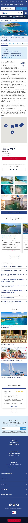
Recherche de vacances (14, 520)
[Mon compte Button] (21, 13)
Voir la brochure (13, 444)
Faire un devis (14, 158)
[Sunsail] (4, 13)
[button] (14, 266)
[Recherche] (18, 13)
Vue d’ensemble (4, 43)
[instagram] (14, 505)
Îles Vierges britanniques (13, 20)
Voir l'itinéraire (11, 250)
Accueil (2, 20)
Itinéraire (19, 43)
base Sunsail (5, 110)
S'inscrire (23, 428)
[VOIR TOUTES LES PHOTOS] (14, 202)
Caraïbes (6, 20)
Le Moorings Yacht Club (8, 57)
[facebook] (10, 505)
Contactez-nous (13, 455)
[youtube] (17, 505)
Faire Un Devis (12, 43)
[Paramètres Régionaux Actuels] (14, 512)
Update (21, 8)
